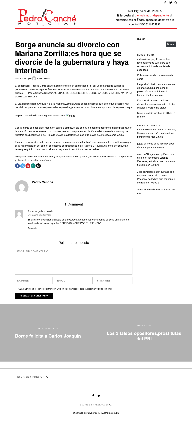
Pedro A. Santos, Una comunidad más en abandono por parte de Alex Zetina (156, 133)
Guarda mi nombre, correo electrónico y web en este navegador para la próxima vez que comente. (65, 288)
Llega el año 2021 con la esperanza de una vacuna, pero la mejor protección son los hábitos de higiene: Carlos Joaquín (156, 89)
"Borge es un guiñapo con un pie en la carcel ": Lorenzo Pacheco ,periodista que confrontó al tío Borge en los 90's (156, 159)
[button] (47, 376)
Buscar (141, 38)
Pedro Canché (43, 78)
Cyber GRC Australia (99, 412)
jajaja (140, 143)
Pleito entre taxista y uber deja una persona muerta (155, 145)
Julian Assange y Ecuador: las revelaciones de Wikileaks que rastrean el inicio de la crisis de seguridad (153, 64)
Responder (32, 228)
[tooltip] (165, 2)
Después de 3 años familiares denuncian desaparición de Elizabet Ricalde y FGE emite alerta (156, 104)
